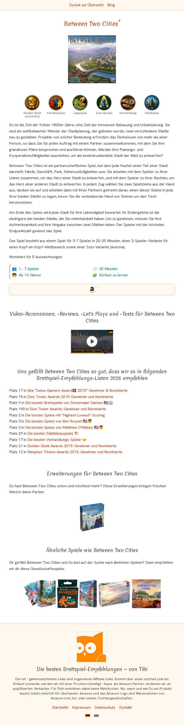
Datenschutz (105, 707)
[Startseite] (92, 646)
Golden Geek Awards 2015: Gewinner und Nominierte (71, 445)
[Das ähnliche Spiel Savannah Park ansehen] (146, 593)
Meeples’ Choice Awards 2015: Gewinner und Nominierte (74, 451)
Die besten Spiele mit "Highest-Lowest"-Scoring (65, 415)
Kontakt (125, 707)
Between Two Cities (92, 24)
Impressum (81, 707)
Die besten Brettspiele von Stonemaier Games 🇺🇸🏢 (69, 402)
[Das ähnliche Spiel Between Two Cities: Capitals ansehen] (92, 517)
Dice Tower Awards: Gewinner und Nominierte (67, 408)
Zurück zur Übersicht (86, 4)
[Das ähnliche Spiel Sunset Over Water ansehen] (115, 593)
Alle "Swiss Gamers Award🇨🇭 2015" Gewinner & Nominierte (77, 390)
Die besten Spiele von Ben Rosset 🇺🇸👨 (58, 421)
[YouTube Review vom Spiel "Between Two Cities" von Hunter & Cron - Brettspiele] (92, 341)
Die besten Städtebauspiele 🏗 (53, 433)
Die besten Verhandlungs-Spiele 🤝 (57, 439)
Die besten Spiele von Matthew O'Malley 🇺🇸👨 (64, 427)
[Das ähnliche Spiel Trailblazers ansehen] (67, 593)
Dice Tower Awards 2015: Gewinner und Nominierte (70, 396)
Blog (111, 4)
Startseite (60, 707)
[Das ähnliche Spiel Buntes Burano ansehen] (88, 593)
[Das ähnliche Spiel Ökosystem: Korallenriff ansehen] (40, 593)
